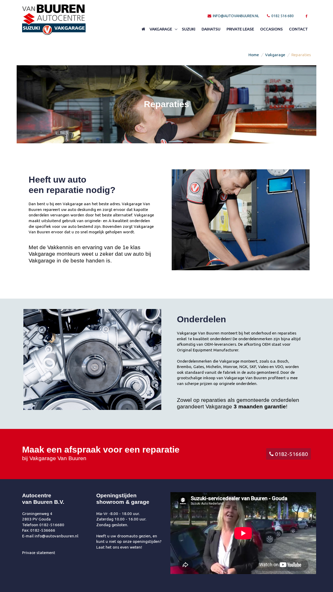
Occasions (271, 29)
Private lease (240, 29)
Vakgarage (161, 29)
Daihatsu (211, 29)
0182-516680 (291, 454)
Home (253, 55)
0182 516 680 (282, 16)
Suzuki (188, 29)
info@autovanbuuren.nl (235, 16)
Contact (298, 29)
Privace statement (38, 552)
